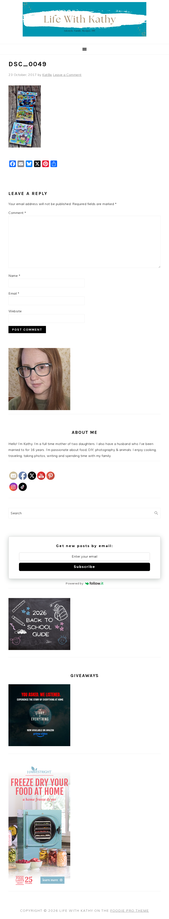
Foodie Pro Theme (129, 910)
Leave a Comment (67, 75)
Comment (17, 213)
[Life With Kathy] (84, 39)
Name (14, 276)
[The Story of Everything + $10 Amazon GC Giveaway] (39, 745)
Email (13, 293)
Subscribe (84, 567)
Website (15, 311)
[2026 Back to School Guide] (39, 649)
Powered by (74, 583)
